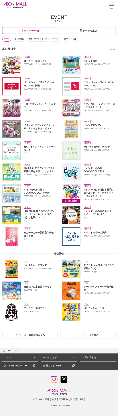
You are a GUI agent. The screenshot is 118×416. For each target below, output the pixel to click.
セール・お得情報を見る (32, 335)
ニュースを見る (90, 335)
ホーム (9, 350)
